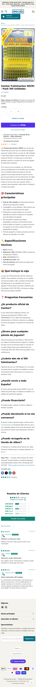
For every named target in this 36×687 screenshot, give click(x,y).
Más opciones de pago (18, 130)
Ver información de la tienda (11, 141)
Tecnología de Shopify (18, 683)
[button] (5, 477)
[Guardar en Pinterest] (13, 472)
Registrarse (29, 639)
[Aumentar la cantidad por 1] (18, 111)
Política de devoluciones (25, 679)
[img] (5, 532)
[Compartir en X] (6, 472)
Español (17, 648)
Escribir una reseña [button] (18, 519)
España (17, 654)
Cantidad (3, 107)
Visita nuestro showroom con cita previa (21, 465)
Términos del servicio (10, 679)
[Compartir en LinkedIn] (10, 472)
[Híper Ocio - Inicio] (18, 11)
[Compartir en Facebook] (2, 472)
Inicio (2, 23)
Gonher (6, 92)
